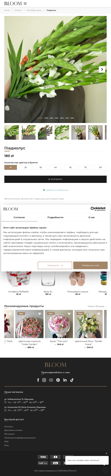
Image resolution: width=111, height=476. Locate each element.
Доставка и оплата (13, 430)
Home (7, 10)
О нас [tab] (91, 217)
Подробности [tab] (55, 217)
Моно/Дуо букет (34, 10)
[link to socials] (38, 380)
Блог (6, 445)
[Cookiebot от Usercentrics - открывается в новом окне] (95, 209)
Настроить (53, 265)
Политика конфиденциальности (20, 438)
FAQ (6, 441)
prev (9, 69)
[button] (25, 3)
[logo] (13, 3)
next (102, 69)
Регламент (9, 434)
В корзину (55, 179)
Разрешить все (90, 265)
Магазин (8, 426)
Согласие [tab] (19, 217)
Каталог (18, 10)
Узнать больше (96, 306)
